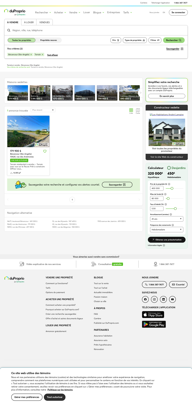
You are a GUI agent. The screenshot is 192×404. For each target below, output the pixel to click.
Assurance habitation (103, 335)
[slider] (172, 188)
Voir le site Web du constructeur (166, 156)
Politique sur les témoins (60, 389)
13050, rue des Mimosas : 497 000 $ (20, 227)
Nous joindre (154, 12)
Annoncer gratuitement (56, 331)
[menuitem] (69, 285)
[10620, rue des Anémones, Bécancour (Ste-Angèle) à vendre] (28, 131)
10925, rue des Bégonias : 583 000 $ (65, 227)
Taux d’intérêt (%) (157, 204)
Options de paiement (55, 292)
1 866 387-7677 (180, 3)
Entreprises (113, 12)
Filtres (153, 40)
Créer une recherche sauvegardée (61, 314)
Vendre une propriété (59, 277)
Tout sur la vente (101, 283)
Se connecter (178, 12)
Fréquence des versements (160, 225)
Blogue (98, 277)
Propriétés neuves (48, 40)
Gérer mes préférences (26, 397)
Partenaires (101, 330)
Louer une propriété (58, 325)
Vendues (44, 22)
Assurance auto (100, 340)
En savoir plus (167, 96)
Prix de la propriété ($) (158, 184)
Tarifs (48, 288)
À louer (29, 22)
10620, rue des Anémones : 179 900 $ (21, 224)
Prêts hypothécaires (103, 344)
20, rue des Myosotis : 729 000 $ (64, 224)
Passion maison (100, 297)
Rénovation (99, 349)
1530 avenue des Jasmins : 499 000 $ (112, 221)
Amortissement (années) (159, 214)
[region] (96, 386)
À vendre (12, 22)
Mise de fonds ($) (156, 194)
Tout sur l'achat (100, 288)
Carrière (97, 318)
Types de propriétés (133, 40)
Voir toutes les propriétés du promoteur (166, 149)
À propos (99, 308)
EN (164, 12)
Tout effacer (52, 55)
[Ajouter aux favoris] (45, 151)
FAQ (96, 314)
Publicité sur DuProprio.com (106, 323)
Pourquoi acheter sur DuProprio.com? (62, 309)
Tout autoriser (54, 397)
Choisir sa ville (100, 301)
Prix (114, 40)
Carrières (143, 3)
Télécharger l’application (160, 3)
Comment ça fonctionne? (57, 283)
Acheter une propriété (60, 299)
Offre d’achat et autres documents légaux (64, 318)
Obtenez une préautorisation (168, 239)
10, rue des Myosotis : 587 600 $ (64, 221)
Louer (86, 12)
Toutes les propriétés (21, 40)
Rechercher (172, 40)
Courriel (180, 284)
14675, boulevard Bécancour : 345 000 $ (22, 221)
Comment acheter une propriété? (60, 305)
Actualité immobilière (103, 292)
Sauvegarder (115, 184)
